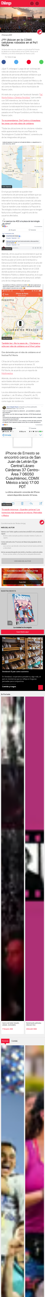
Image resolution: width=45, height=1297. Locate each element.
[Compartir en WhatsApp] (41, 62)
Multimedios (7, 373)
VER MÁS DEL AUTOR (22, 561)
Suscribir (22, 582)
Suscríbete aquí (23, 632)
